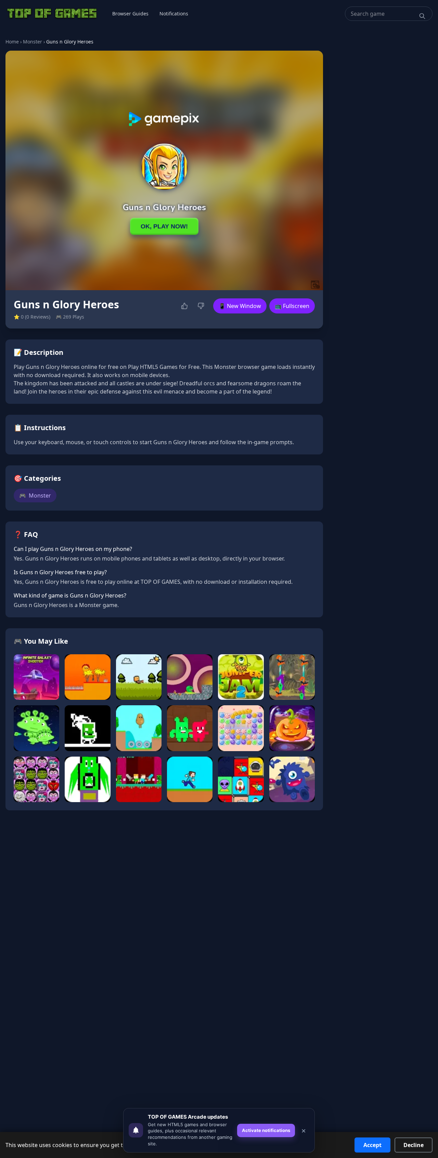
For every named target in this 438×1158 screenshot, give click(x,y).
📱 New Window (240, 306)
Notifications (173, 13)
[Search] (422, 16)
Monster (32, 41)
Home (12, 41)
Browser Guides (130, 13)
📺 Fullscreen (292, 306)
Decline (413, 1145)
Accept (372, 1145)
